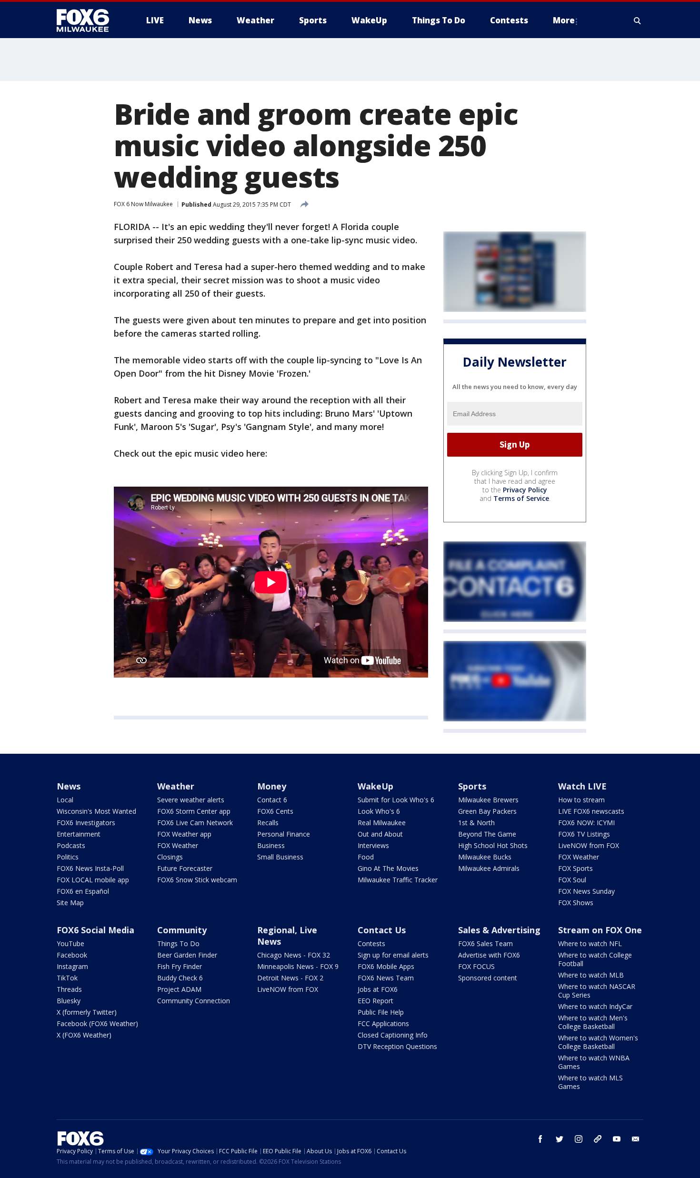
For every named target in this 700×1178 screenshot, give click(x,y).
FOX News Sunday (586, 891)
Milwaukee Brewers (488, 799)
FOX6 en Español (83, 891)
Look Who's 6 (379, 811)
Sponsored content (487, 977)
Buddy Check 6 (180, 977)
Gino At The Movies (388, 868)
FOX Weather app (184, 834)
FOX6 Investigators (86, 822)
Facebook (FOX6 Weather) (97, 1023)
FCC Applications (383, 1023)
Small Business (280, 856)
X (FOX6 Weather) (84, 1034)
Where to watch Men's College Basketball (593, 1022)
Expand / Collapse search (637, 20)
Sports (472, 786)
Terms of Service (521, 498)
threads (597, 1139)
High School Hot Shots (493, 845)
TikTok (67, 977)
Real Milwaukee (382, 822)
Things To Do (178, 943)
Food (366, 856)
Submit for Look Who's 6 (396, 799)
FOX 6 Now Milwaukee (143, 204)
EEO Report (375, 1000)
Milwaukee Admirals (489, 868)
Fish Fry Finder (179, 966)
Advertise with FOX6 (489, 954)
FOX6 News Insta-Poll (90, 868)
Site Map (70, 902)
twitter (559, 1139)
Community (182, 930)
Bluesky (68, 1000)
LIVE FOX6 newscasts (591, 811)
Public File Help (381, 1012)
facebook (540, 1139)
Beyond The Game (487, 834)
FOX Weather (177, 845)
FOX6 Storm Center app (193, 811)
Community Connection (193, 1000)
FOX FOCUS (476, 966)
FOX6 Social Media (95, 930)
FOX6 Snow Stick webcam (197, 879)
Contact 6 (272, 799)
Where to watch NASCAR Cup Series (596, 990)
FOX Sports (575, 868)
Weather (175, 786)
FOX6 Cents (275, 811)
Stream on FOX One (600, 930)
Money (271, 786)
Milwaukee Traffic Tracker (398, 879)
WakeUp (375, 786)
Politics (68, 856)
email (635, 1139)
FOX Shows (575, 902)
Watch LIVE (582, 786)
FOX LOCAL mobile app (93, 879)
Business (271, 845)
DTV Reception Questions (397, 1046)
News (68, 786)
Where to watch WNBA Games (594, 1062)
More (564, 20)
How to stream (581, 799)
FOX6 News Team (386, 977)
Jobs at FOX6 (378, 989)
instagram (578, 1139)
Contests (371, 943)
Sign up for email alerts (393, 954)
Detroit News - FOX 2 (290, 977)
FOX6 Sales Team (485, 943)
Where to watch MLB (591, 974)
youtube (616, 1139)
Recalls (268, 822)
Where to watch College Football (595, 959)
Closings (170, 856)
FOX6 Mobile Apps (386, 966)
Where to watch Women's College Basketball (598, 1042)
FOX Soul (572, 879)
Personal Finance (283, 834)
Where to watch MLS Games (590, 1082)
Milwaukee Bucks (484, 856)
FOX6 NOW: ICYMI (586, 822)
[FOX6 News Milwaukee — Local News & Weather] (88, 20)
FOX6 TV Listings (584, 834)
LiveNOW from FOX (588, 845)
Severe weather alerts (190, 799)
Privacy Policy (525, 489)
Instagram (72, 966)
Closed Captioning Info (393, 1034)
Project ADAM (179, 989)
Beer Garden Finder (187, 954)
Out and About (380, 834)
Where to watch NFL (590, 943)
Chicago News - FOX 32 (293, 954)
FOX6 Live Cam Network (195, 822)
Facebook (72, 954)
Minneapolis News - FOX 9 (298, 966)
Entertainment (78, 834)
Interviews (373, 845)
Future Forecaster (184, 868)
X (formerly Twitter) (87, 1012)
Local (65, 799)
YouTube (70, 943)
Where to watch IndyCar (595, 1006)
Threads (69, 989)
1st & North (476, 822)
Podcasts (71, 845)
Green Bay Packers (487, 811)
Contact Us (382, 930)
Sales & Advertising (499, 930)
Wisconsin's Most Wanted (96, 811)
